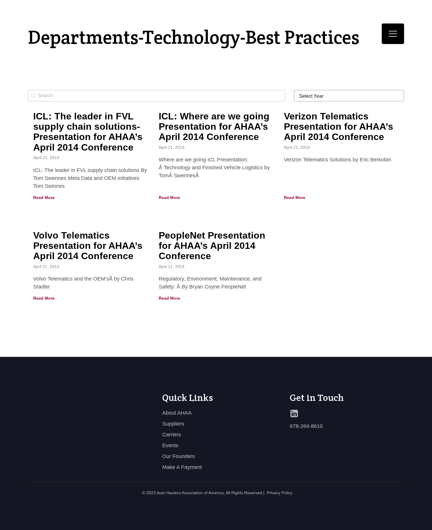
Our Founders (178, 456)
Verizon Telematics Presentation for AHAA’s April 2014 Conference (338, 126)
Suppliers (173, 424)
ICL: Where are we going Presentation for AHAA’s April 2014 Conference (214, 126)
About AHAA (177, 413)
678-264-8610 (306, 426)
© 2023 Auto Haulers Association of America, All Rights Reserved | (203, 493)
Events (170, 445)
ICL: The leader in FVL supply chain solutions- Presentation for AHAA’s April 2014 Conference (88, 132)
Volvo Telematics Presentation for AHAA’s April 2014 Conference (88, 245)
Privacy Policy (279, 493)
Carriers (171, 435)
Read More (44, 197)
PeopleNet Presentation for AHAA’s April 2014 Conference (212, 245)
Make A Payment (182, 467)
